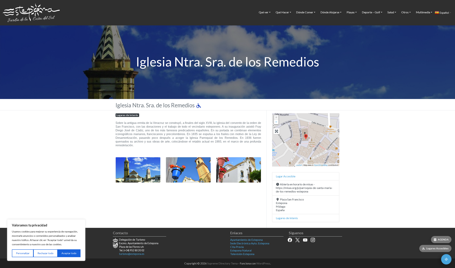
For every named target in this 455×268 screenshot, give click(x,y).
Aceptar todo (68, 253)
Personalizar (23, 253)
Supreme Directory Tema (222, 263)
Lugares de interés (127, 115)
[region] (46, 240)
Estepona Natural (240, 250)
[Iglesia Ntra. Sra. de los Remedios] (306, 137)
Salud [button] (390, 12)
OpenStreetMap (321, 165)
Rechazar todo (45, 253)
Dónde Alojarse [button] (329, 12)
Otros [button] (405, 12)
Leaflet (299, 165)
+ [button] (276, 117)
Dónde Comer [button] (304, 12)
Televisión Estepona (242, 254)
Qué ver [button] (263, 12)
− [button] (276, 122)
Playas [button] (351, 12)
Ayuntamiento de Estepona (246, 239)
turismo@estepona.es (131, 253)
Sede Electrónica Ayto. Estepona (249, 243)
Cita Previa (237, 246)
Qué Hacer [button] (282, 12)
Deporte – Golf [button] (371, 12)
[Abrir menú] (446, 259)
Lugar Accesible (285, 176)
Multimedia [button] (423, 12)
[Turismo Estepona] (31, 12)
